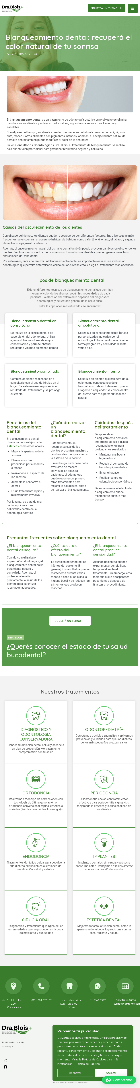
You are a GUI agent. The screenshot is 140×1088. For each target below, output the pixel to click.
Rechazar (75, 1073)
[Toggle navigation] (133, 8)
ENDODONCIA (36, 856)
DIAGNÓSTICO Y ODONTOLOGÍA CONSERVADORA (36, 734)
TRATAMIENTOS (28, 53)
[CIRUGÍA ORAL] (36, 906)
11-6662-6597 (98, 1000)
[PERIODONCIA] (104, 779)
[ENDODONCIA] (36, 842)
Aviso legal (7, 1046)
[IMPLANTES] (104, 842)
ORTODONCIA (35, 793)
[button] (119, 1080)
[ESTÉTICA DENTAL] (104, 906)
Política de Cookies (87, 1064)
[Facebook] (5, 1067)
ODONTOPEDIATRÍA (104, 729)
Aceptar (111, 1073)
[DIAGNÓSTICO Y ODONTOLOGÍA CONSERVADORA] (36, 715)
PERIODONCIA (104, 793)
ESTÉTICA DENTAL (104, 919)
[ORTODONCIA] (36, 779)
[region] (92, 1053)
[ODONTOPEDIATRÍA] (104, 715)
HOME (9, 53)
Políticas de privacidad (13, 1042)
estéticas (13, 446)
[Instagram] (5, 1060)
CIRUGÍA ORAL (36, 919)
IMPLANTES (104, 856)
